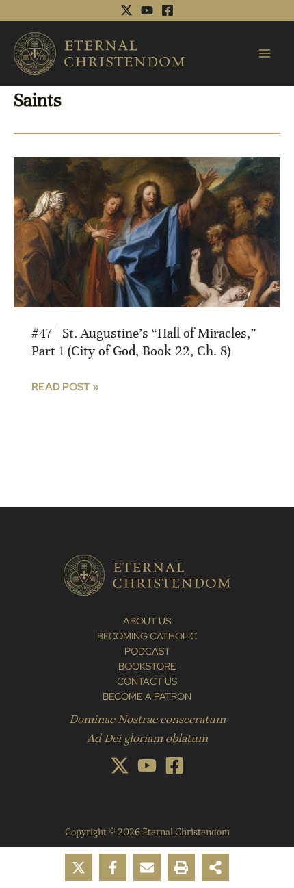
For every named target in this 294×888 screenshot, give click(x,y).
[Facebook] (167, 10)
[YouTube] (147, 10)
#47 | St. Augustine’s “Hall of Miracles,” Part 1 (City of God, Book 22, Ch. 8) (143, 342)
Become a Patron (147, 696)
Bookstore (147, 666)
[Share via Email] (147, 867)
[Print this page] (181, 867)
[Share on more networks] (215, 867)
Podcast (147, 651)
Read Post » (65, 386)
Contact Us (147, 681)
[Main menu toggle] (264, 53)
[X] (126, 10)
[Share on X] (78, 867)
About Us (147, 621)
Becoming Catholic (147, 636)
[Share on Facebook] (112, 867)
